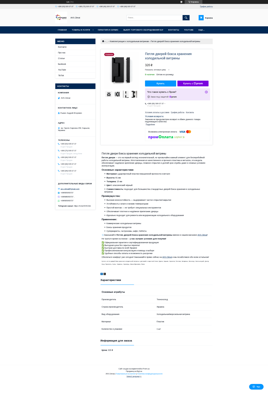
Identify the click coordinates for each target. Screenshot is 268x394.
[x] (105, 274)
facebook (62, 64)
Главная (62, 30)
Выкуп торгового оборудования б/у (143, 30)
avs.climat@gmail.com (70, 189)
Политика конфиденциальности (149, 374)
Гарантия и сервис (108, 30)
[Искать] (186, 17)
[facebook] (101, 274)
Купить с (188, 83)
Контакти (62, 47)
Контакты (173, 30)
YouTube (188, 30)
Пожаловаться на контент (126, 374)
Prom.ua (146, 369)
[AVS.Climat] (61, 23)
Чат (258, 387)
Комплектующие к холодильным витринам (129, 41)
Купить (161, 83)
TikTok (61, 75)
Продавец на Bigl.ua (134, 371)
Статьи (61, 58)
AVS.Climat (202, 235)
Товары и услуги (81, 30)
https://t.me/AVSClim (82, 206)
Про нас (61, 53)
